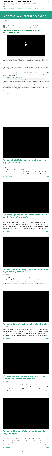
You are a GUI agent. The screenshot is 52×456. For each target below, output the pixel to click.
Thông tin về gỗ (13, 93)
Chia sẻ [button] (47, 93)
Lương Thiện (36, 8)
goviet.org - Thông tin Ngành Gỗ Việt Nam (17, 2)
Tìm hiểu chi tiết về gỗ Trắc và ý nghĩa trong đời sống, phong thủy (24, 432)
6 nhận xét (8, 447)
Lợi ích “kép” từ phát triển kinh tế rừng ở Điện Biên (13, 32)
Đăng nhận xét (9, 176)
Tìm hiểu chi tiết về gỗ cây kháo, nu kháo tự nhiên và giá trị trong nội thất (25, 270)
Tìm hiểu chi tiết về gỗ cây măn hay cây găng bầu (25, 324)
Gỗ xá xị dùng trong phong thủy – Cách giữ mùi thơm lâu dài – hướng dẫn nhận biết (24, 377)
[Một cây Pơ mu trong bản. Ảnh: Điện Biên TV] (26, 77)
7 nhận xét (8, 286)
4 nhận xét (8, 392)
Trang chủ (4, 8)
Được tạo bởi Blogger (26, 451)
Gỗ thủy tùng (11, 8)
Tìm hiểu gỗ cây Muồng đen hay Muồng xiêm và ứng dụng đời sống (24, 161)
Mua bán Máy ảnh (20, 8)
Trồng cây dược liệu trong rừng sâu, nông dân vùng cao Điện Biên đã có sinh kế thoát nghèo (22, 30)
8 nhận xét (8, 231)
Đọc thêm (47, 176)
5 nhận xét (8, 338)
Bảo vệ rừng (7, 93)
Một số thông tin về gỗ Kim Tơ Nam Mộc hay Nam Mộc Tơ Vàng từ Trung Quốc (25, 215)
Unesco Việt (28, 8)
